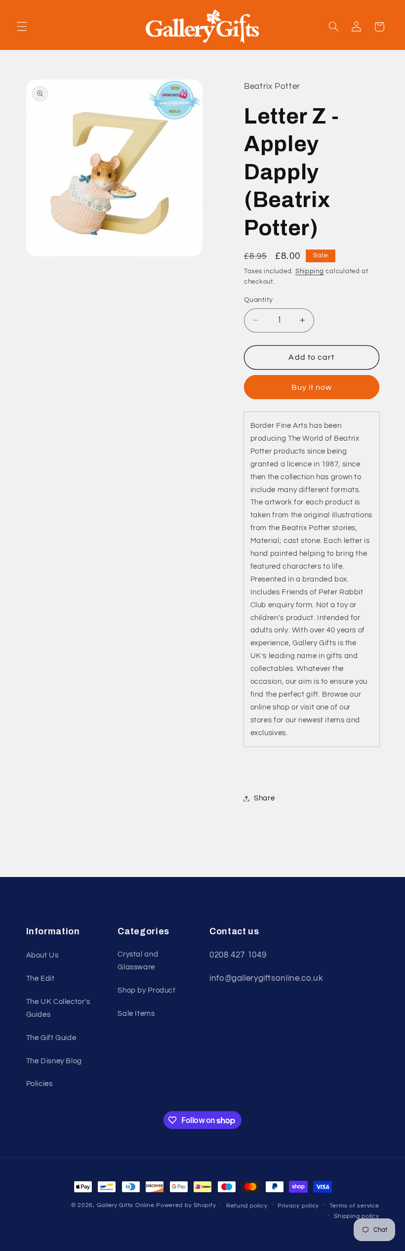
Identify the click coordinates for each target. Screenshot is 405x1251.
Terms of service (354, 1206)
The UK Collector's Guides (58, 1008)
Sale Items (136, 1013)
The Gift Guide (51, 1038)
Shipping (309, 271)
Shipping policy (356, 1216)
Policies (39, 1083)
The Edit (40, 978)
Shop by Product (146, 990)
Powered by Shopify (186, 1205)
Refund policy (247, 1206)
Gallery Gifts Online (126, 1205)
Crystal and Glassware (138, 961)
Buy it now (311, 387)
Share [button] (264, 798)
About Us (42, 955)
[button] (21, 26)
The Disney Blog (54, 1061)
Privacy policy (298, 1206)
